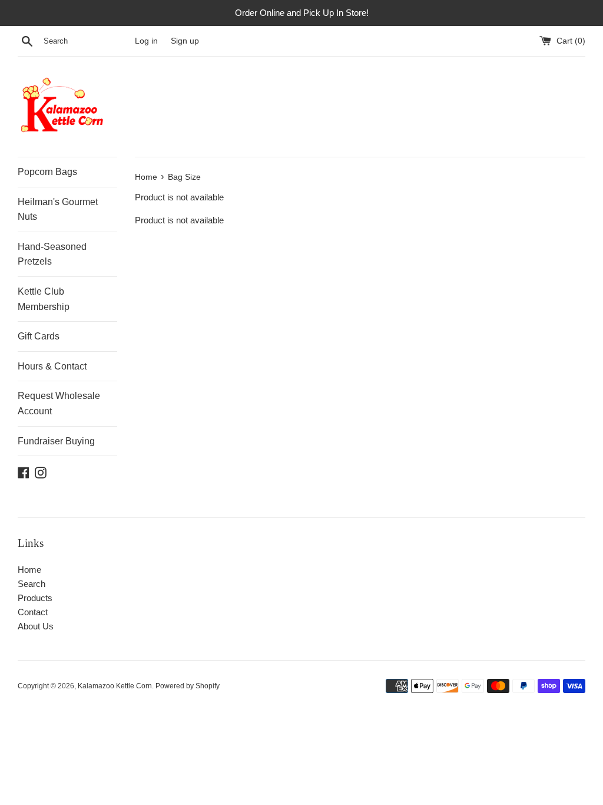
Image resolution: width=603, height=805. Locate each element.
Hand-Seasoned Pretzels (52, 254)
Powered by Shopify (187, 686)
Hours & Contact (52, 366)
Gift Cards (38, 336)
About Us (36, 626)
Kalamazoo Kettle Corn (115, 686)
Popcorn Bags (47, 172)
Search (31, 584)
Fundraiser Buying (56, 441)
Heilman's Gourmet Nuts (58, 209)
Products (35, 598)
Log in (146, 41)
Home (29, 570)
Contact (33, 612)
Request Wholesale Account (59, 403)
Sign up (185, 41)
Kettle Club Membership (43, 299)
